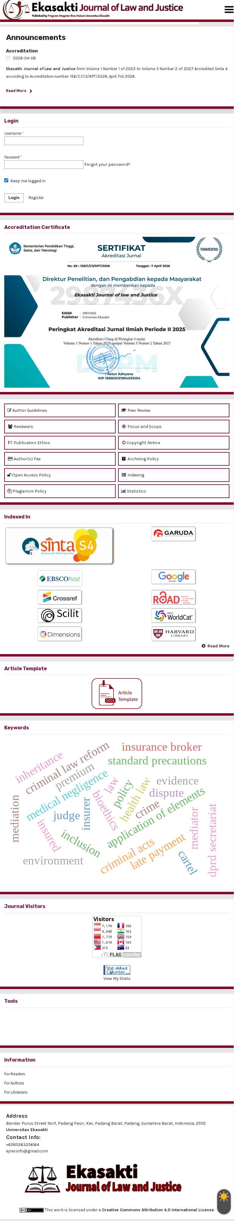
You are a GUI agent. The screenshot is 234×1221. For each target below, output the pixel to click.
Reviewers (23, 426)
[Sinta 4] (60, 546)
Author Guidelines (29, 410)
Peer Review (138, 410)
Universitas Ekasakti (27, 1129)
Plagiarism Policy (29, 491)
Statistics (136, 491)
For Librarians (16, 1092)
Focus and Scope (144, 426)
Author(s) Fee (26, 458)
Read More (218, 646)
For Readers (14, 1074)
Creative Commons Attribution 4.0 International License (158, 1209)
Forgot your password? (107, 164)
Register (36, 197)
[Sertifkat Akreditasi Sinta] (116, 312)
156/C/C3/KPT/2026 (88, 76)
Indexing (135, 475)
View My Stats (117, 978)
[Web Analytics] (116, 970)
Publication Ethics (31, 442)
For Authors (14, 1083)
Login (14, 197)
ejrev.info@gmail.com (27, 1151)
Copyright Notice (143, 442)
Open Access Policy (31, 475)
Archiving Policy (143, 458)
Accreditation (22, 51)
